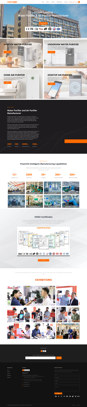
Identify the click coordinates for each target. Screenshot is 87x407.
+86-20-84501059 (26, 382)
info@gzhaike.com (26, 386)
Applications (9, 375)
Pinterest (45, 351)
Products (47, 1)
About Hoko (43, 260)
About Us (8, 371)
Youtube (25, 370)
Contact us (78, 405)
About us (53, 1)
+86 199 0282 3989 (26, 384)
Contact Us (66, 1)
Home (43, 1)
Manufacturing (59, 1)
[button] (1, 21)
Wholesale (8, 377)
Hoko (12, 2)
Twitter (43, 351)
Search (79, 2)
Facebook (41, 351)
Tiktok (27, 370)
